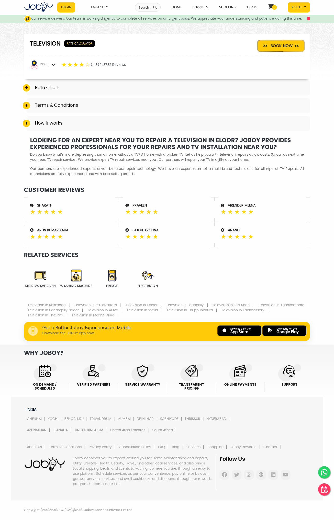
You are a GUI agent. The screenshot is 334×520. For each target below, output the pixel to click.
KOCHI (297, 7)
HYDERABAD (216, 419)
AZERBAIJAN (36, 430)
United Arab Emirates (127, 430)
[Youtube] (285, 475)
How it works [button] (48, 123)
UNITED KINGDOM (89, 430)
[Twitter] (237, 475)
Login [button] (66, 7)
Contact (270, 447)
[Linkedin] (273, 475)
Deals (252, 7)
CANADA (61, 430)
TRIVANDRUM (100, 419)
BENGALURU (74, 419)
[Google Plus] (261, 475)
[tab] (168, 88)
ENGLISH (98, 7)
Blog (175, 447)
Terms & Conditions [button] (56, 105)
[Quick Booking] (324, 489)
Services (200, 7)
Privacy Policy (100, 447)
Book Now (281, 46)
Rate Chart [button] (47, 88)
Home (176, 7)
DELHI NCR (145, 419)
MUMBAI (124, 419)
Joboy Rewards (243, 447)
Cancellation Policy (135, 447)
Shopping (227, 7)
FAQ (161, 447)
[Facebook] (224, 475)
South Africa (162, 430)
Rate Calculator (79, 43)
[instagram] (249, 475)
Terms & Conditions (65, 447)
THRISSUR (192, 419)
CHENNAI (34, 419)
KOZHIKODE (169, 419)
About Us (34, 447)
